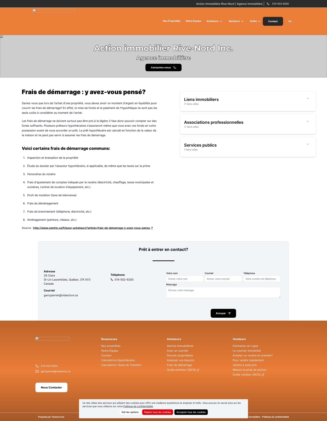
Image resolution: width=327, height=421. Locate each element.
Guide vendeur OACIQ (247, 374)
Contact (273, 21)
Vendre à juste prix (245, 365)
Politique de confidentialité (138, 406)
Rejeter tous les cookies (157, 412)
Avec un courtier (177, 350)
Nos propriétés (110, 346)
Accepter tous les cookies (191, 412)
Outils (253, 21)
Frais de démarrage (179, 365)
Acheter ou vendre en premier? (252, 355)
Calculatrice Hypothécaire (118, 360)
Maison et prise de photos (249, 369)
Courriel (209, 273)
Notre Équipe (193, 20)
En (290, 21)
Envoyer (221, 313)
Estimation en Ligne (245, 346)
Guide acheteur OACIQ (181, 369)
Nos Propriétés (171, 20)
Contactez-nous (161, 67)
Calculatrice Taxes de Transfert (121, 365)
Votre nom (172, 273)
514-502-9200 (280, 3)
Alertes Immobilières (180, 346)
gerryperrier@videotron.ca (61, 295)
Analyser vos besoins (180, 360)
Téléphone (249, 273)
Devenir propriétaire (180, 355)
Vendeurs (234, 21)
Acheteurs (212, 21)
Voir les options (130, 412)
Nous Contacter (51, 387)
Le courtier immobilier (247, 350)
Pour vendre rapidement (248, 360)
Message (171, 284)
